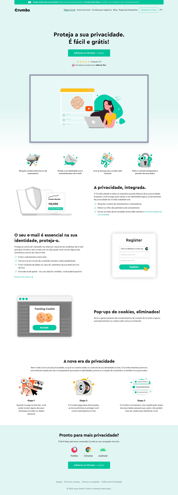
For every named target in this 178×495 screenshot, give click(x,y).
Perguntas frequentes (128, 10)
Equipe (59, 482)
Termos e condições (91, 482)
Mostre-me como (22, 277)
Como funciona (83, 10)
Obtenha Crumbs (148, 10)
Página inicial (69, 10)
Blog (115, 10)
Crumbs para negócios (102, 10)
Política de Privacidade (112, 482)
